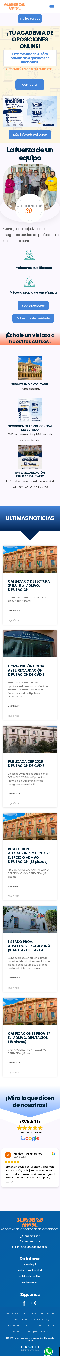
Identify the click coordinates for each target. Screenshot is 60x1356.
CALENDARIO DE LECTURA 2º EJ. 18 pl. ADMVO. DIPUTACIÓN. (29, 585)
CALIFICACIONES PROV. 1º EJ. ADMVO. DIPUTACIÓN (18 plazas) (29, 1037)
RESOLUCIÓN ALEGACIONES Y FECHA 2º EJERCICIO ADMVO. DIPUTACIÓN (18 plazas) (29, 855)
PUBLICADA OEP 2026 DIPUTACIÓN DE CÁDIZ (26, 763)
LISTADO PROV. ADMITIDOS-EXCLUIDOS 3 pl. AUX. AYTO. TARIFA (29, 945)
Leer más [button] (9, 1182)
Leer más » (14, 610)
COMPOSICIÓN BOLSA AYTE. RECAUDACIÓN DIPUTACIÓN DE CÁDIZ (26, 670)
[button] (52, 6)
